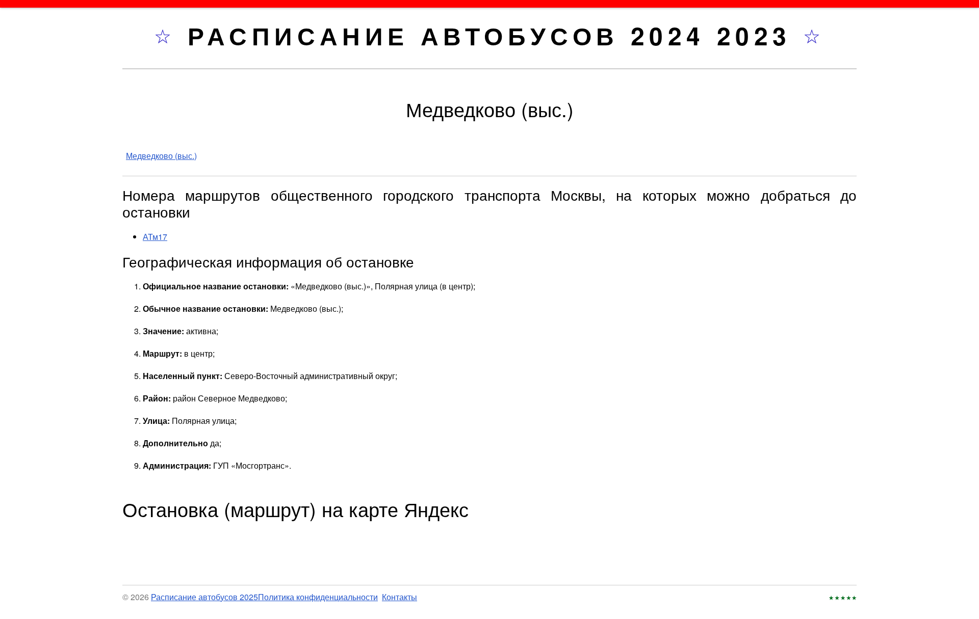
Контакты (399, 597)
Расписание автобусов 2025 (204, 597)
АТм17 (155, 237)
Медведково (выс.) (161, 156)
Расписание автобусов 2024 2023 (495, 35)
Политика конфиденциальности (318, 597)
